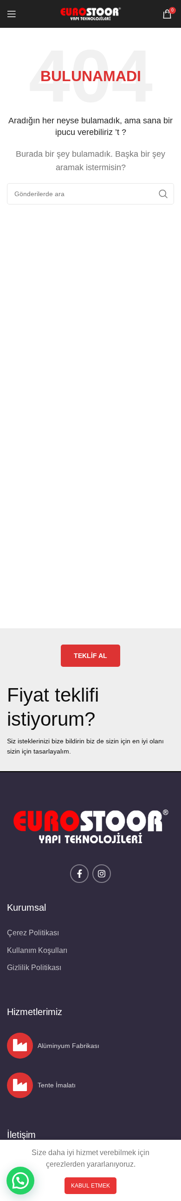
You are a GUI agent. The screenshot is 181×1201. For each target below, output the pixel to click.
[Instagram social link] (101, 873)
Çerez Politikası (33, 933)
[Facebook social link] (79, 873)
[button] (20, 1181)
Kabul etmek (90, 1185)
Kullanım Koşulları (37, 950)
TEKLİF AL (90, 655)
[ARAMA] (163, 193)
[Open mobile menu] (11, 14)
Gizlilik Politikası (34, 967)
